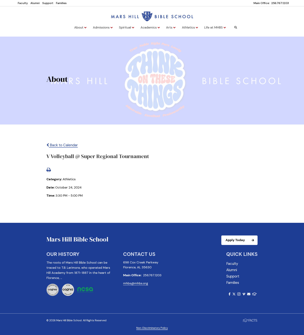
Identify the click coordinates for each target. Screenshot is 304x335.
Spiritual (125, 27)
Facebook (229, 294)
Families (61, 3)
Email (248, 294)
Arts (169, 27)
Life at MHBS (214, 27)
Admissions (101, 27)
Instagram (238, 294)
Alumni (35, 3)
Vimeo (243, 294)
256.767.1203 (280, 3)
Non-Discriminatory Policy (152, 328)
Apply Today (235, 240)
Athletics (189, 27)
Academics (149, 27)
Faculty (23, 3)
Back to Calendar (63, 145)
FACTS (254, 294)
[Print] (48, 170)
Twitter (234, 294)
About (79, 27)
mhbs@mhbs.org (135, 283)
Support (47, 3)
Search (235, 27)
